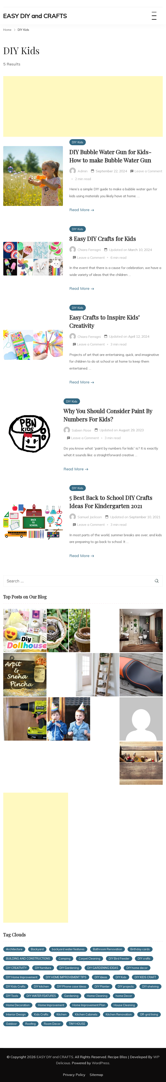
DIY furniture (43, 968)
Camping (64, 958)
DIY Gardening (69, 968)
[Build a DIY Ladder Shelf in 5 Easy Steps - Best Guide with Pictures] (97, 674)
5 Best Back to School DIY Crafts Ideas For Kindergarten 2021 (110, 502)
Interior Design (16, 1014)
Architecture (14, 949)
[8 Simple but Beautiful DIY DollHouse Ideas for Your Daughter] (24, 630)
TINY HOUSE (77, 1023)
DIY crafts (144, 958)
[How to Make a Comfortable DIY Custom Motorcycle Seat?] (141, 674)
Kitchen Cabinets (86, 1014)
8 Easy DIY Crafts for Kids (102, 238)
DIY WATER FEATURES (41, 995)
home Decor (124, 995)
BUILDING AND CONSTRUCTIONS (28, 958)
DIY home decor (137, 968)
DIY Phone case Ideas (71, 986)
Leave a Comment (148, 172)
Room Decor (52, 1023)
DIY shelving (150, 986)
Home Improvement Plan (88, 1005)
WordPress (100, 1063)
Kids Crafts (41, 1014)
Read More (79, 209)
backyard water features (68, 949)
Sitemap (96, 1074)
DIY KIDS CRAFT (145, 977)
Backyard (37, 949)
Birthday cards (140, 949)
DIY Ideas (101, 977)
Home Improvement (51, 1005)
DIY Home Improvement (21, 977)
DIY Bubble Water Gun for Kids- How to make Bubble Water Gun (110, 156)
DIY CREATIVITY (16, 968)
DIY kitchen (41, 986)
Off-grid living (149, 1014)
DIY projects (126, 986)
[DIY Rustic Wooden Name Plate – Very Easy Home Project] (24, 674)
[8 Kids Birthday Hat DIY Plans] (68, 719)
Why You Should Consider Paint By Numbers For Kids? (108, 415)
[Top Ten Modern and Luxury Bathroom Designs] (141, 630)
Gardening (71, 995)
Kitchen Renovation (119, 1014)
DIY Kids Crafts (16, 986)
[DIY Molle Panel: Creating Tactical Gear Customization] (141, 719)
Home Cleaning (97, 995)
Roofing (30, 1023)
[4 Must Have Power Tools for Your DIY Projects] (141, 763)
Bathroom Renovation (107, 949)
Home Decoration (18, 1005)
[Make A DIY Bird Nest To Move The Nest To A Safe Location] (68, 630)
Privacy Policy (74, 1074)
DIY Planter (102, 986)
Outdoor (11, 1023)
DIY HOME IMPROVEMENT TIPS (66, 977)
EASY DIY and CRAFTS (35, 16)
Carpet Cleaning (89, 958)
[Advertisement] (83, 106)
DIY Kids (77, 142)
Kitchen (62, 1014)
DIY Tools (12, 995)
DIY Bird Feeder (119, 958)
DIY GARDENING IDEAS (102, 968)
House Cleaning (124, 1005)
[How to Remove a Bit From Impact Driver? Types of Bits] (24, 719)
